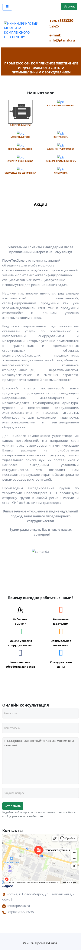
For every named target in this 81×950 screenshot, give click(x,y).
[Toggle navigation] (7, 7)
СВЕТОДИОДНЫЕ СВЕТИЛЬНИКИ (20, 173)
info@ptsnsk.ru (18, 905)
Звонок (69, 6)
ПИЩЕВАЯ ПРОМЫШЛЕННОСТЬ (61, 161)
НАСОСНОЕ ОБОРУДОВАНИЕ (61, 105)
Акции (40, 204)
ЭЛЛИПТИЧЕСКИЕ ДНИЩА (20, 161)
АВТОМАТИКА (60, 173)
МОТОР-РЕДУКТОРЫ (20, 137)
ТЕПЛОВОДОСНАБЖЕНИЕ (20, 149)
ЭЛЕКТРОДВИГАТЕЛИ (20, 125)
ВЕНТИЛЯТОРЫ (60, 137)
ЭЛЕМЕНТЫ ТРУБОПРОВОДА (60, 149)
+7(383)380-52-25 (20, 912)
